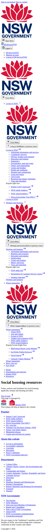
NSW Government (10, 495)
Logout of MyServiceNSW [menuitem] (16, 57)
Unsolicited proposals (14, 516)
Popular (5, 411)
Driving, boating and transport (22, 157)
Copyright (10, 448)
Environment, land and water (22, 163)
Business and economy (20, 254)
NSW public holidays (19, 341)
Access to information (14, 444)
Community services (19, 154)
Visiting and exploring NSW (22, 338)
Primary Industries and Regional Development (24, 486)
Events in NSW (17, 336)
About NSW (16, 332)
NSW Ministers (12, 503)
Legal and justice (17, 174)
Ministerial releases (13, 432)
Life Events (15, 177)
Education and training (19, 159)
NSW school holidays (19, 343)
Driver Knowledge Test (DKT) (18, 423)
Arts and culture (17, 334)
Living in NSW (13, 150)
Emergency (15, 161)
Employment (16, 258)
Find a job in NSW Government (18, 509)
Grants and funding (18, 168)
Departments (7, 459)
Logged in (8, 48)
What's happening (14, 330)
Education (10, 478)
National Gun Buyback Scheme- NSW (21, 427)
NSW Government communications (20, 514)
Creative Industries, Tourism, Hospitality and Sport (25, 473)
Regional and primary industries (23, 179)
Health (8, 480)
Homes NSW (20, 405)
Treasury (9, 491)
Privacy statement (13, 453)
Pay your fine (11, 425)
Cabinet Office (11, 464)
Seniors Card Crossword (15, 416)
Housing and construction (21, 172)
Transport (9, 489)
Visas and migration (18, 181)
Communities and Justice (15, 471)
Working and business (16, 249)
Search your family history (16, 430)
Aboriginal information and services (25, 152)
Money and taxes (17, 263)
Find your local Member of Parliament (21, 505)
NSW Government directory (17, 455)
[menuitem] (12, 53)
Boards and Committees (15, 507)
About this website (10, 439)
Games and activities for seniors (18, 434)
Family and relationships (20, 166)
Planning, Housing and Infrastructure (20, 482)
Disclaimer (10, 450)
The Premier (11, 500)
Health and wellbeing (19, 170)
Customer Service (13, 475)
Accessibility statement (15, 446)
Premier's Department (14, 484)
